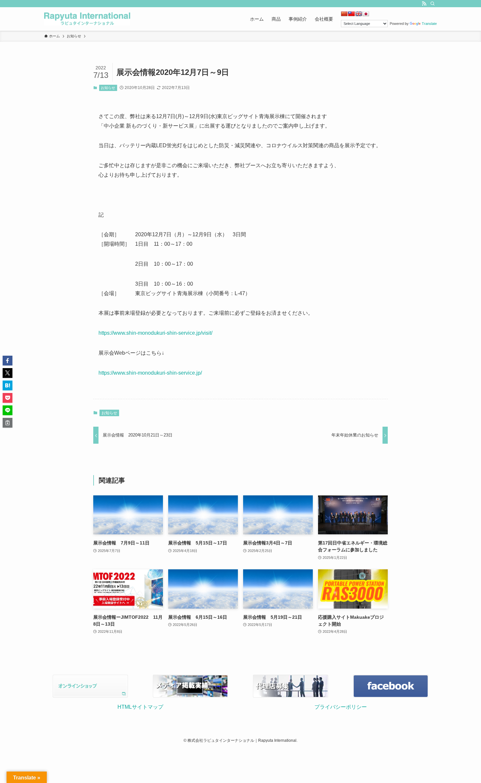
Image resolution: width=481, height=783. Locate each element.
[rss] (424, 3)
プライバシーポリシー (340, 707)
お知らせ (108, 88)
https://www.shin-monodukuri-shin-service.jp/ (150, 373)
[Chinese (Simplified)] (344, 13)
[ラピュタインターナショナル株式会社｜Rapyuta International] (87, 19)
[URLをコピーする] (7, 423)
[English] (358, 13)
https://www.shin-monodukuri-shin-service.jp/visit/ (155, 333)
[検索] (432, 3)
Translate (429, 24)
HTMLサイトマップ (140, 707)
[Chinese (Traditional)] (351, 13)
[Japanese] (366, 13)
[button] (7, 360)
